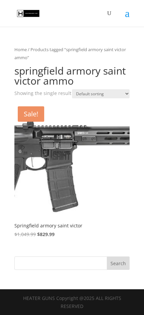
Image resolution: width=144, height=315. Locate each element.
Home (20, 49)
